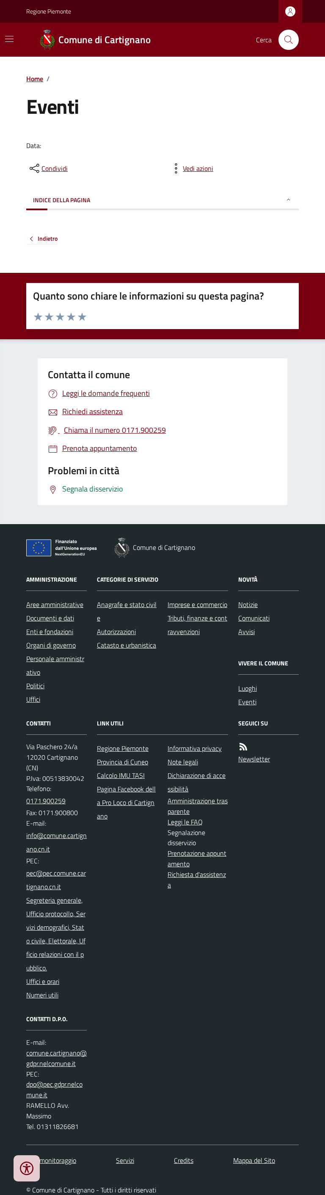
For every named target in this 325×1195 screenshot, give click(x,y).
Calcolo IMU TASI (121, 775)
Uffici (33, 699)
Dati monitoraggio (51, 1160)
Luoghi (247, 688)
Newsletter (254, 759)
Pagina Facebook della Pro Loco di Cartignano (126, 802)
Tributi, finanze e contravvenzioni (197, 625)
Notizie (248, 604)
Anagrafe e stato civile (127, 611)
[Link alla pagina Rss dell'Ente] (243, 747)
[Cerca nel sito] (285, 40)
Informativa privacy (195, 748)
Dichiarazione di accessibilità (197, 782)
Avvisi (246, 631)
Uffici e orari (42, 981)
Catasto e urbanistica (126, 645)
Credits (183, 1160)
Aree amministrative (54, 604)
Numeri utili (42, 995)
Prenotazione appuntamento (197, 858)
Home (34, 79)
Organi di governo (51, 645)
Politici (35, 686)
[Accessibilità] (26, 1168)
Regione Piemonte (48, 11)
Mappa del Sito (254, 1160)
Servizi (125, 1160)
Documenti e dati (50, 618)
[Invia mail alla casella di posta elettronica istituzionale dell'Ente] (56, 842)
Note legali (183, 762)
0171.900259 (46, 801)
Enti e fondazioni (49, 631)
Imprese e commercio (197, 604)
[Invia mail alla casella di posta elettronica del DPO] (56, 1058)
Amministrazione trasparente (198, 806)
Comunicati (254, 618)
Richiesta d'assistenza (197, 879)
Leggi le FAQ (185, 822)
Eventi (247, 702)
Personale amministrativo (55, 665)
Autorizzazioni (116, 631)
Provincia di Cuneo (122, 762)
